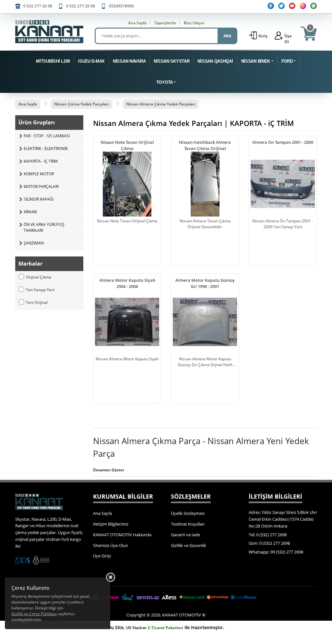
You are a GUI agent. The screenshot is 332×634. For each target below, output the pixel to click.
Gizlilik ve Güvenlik (188, 545)
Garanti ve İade (185, 535)
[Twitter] (281, 6)
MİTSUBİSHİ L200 (53, 61)
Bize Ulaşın (194, 23)
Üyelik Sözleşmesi (188, 513)
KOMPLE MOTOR (39, 174)
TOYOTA (164, 82)
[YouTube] (292, 6)
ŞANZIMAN (34, 243)
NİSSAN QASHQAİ (215, 61)
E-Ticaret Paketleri (165, 627)
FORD (287, 61)
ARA (227, 36)
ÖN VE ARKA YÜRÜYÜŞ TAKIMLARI (44, 227)
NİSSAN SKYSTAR (171, 61)
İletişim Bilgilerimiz (110, 524)
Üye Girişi (102, 556)
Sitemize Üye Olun (110, 545)
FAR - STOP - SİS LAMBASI (47, 136)
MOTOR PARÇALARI (41, 186)
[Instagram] (303, 6)
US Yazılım (136, 627)
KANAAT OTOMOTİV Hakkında (122, 535)
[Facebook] (270, 6)
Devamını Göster (108, 470)
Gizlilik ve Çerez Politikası (34, 613)
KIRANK (30, 212)
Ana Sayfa (137, 23)
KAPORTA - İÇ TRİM (41, 161)
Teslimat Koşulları (188, 524)
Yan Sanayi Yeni (40, 289)
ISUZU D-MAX (91, 61)
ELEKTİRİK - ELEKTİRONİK (46, 148)
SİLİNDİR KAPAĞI (38, 199)
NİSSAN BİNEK (255, 61)
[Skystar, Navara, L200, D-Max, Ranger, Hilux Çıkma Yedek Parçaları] (49, 32)
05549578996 (121, 6)
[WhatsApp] (313, 6)
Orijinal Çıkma (38, 277)
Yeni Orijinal (37, 302)
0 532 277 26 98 (37, 6)
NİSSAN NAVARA (129, 61)
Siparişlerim (165, 23)
